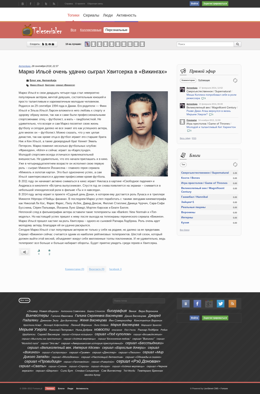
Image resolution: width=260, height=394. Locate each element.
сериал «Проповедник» (76, 362)
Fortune (224, 388)
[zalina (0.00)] (142, 44)
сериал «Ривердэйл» (103, 362)
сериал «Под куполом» (113, 334)
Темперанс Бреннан (150, 370)
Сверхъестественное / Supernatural (209, 91)
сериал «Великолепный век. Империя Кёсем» (63, 348)
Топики (73, 15)
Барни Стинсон (96, 311)
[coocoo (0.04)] (87, 44)
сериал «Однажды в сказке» (143, 356)
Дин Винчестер (69, 320)
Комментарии (188, 80)
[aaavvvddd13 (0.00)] (123, 44)
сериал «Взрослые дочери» (124, 348)
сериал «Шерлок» (47, 370)
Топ (183, 164)
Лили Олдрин (101, 325)
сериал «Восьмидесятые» (147, 334)
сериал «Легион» (130, 352)
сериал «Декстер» (104, 352)
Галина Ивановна (62, 315)
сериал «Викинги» (65, 85)
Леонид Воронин (81, 324)
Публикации (204, 80)
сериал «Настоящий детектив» (102, 356)
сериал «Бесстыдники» (144, 343)
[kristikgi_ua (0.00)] (93, 44)
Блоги (61, 388)
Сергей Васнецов (48, 334)
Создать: (36, 44)
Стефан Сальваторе (87, 370)
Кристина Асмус (32, 325)
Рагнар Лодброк (148, 329)
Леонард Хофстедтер (56, 325)
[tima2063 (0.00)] (99, 44)
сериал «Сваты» (32, 366)
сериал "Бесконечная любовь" (114, 339)
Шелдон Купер (92, 375)
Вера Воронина (148, 311)
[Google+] (38, 4)
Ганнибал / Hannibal (194, 196)
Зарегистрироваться (215, 3)
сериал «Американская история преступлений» (92, 343)
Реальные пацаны (193, 207)
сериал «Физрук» (100, 366)
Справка (69, 3)
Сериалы (91, 15)
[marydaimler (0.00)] (130, 44)
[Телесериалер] (42, 30)
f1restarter (192, 120)
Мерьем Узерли (33, 329)
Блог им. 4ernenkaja (43, 80)
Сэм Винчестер (111, 370)
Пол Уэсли (130, 330)
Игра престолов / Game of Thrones (208, 123)
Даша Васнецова (135, 315)
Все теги (24, 300)
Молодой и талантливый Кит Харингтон (211, 127)
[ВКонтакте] (22, 4)
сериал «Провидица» (43, 361)
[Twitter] (46, 4)
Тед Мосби (129, 370)
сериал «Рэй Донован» (138, 361)
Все (73, 30)
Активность (126, 15)
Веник (132, 311)
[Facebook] (30, 4)
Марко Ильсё (37, 85)
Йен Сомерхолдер (120, 320)
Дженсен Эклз (49, 320)
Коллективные (90, 30)
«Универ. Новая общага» (43, 311)
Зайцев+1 (187, 201)
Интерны (187, 217)
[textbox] (139, 300)
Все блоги (184, 230)
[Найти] (237, 44)
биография (117, 311)
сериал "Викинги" (143, 338)
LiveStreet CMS (211, 388)
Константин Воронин (148, 320)
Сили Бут (67, 370)
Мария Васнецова (125, 325)
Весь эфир (185, 138)
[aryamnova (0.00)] (105, 44)
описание (117, 330)
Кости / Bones (190, 177)
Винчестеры (37, 315)
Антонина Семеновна (73, 311)
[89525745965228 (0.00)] (136, 44)
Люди (108, 15)
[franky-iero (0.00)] (117, 44)
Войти (194, 3)
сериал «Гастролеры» (54, 352)
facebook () (115, 269)
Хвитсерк (50, 85)
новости (102, 329)
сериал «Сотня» (58, 366)
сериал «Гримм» (79, 352)
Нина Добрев (84, 329)
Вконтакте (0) (96, 269)
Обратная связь (95, 3)
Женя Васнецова (93, 320)
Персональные (116, 30)
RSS (194, 138)
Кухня (185, 222)
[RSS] (54, 4)
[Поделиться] (24, 251)
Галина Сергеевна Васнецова (99, 316)
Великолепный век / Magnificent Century (211, 107)
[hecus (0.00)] (111, 44)
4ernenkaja (192, 88)
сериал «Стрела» (79, 366)
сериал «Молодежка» (65, 356)
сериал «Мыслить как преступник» (41, 339)
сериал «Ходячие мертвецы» (80, 339)
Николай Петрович (61, 329)
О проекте (80, 3)
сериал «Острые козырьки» (77, 334)
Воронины (188, 212)
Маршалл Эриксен (151, 325)
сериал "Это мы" (50, 343)
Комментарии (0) (74, 269)
